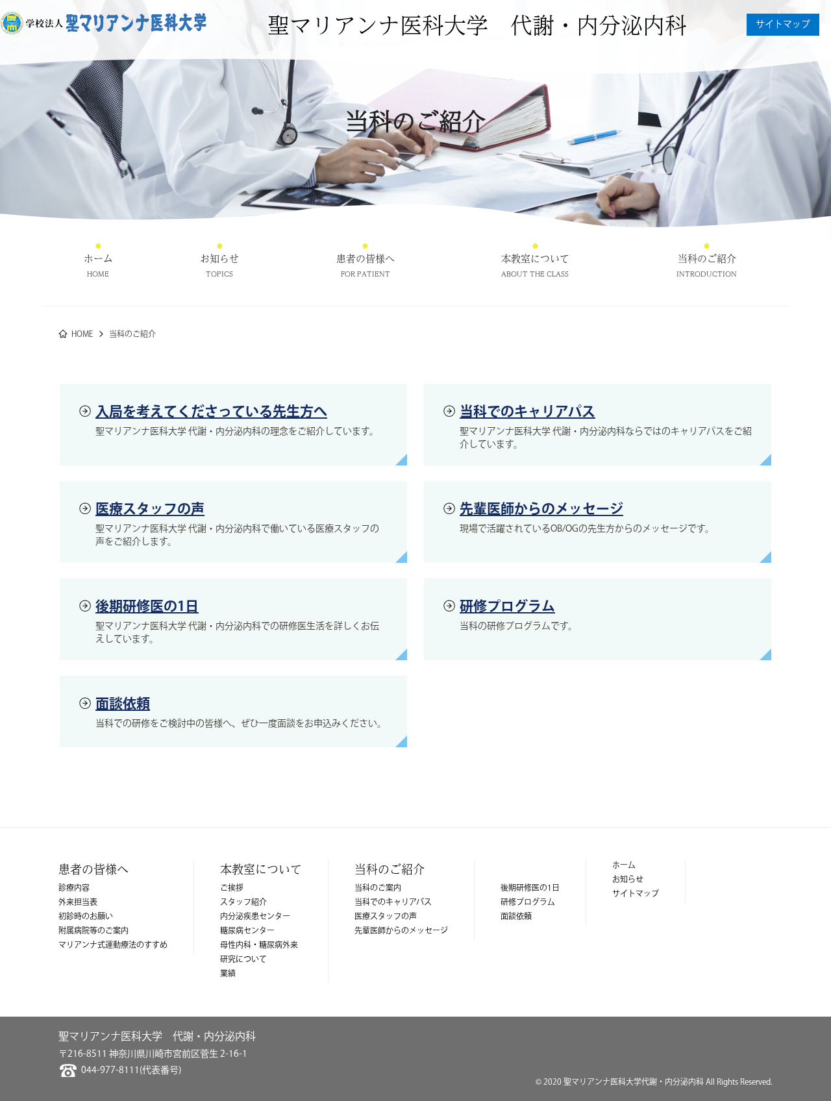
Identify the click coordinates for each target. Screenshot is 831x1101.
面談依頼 (122, 704)
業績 (228, 974)
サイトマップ (783, 24)
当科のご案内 (377, 888)
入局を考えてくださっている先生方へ (211, 412)
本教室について (535, 258)
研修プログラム (507, 607)
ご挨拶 (231, 888)
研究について (243, 959)
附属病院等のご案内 (93, 931)
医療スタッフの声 (150, 509)
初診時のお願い (85, 916)
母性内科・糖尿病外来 (259, 945)
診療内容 (74, 888)
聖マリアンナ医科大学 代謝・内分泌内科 (477, 25)
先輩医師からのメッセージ (541, 509)
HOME (82, 334)
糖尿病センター (247, 931)
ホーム (98, 258)
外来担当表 (77, 902)
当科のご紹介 (706, 258)
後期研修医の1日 (147, 607)
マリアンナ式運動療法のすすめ (112, 945)
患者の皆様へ (365, 258)
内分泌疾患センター (255, 916)
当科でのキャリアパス (527, 412)
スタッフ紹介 (243, 902)
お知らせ (219, 258)
